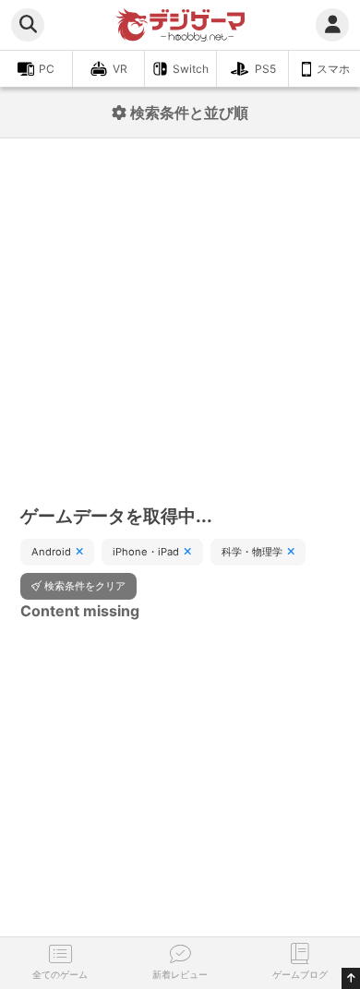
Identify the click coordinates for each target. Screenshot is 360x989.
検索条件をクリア (85, 585)
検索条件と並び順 (187, 112)
